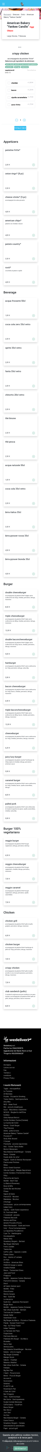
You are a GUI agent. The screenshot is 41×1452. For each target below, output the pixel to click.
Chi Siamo (7, 1065)
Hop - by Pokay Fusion (12, 1326)
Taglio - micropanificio (11, 1089)
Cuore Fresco (8, 1420)
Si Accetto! (20, 1448)
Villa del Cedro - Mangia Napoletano (17, 1170)
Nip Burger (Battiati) (11, 1244)
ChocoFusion (8, 1291)
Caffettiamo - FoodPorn (12, 1405)
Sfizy (5, 1175)
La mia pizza (8, 1299)
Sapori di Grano (9, 1194)
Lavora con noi (9, 1068)
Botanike (6, 1341)
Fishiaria (6, 1368)
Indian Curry (7, 1207)
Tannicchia (7, 1249)
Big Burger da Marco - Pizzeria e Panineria (19, 1320)
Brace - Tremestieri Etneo (13, 1270)
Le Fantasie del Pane (11, 1331)
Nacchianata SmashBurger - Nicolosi (17, 1349)
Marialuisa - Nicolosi (11, 1199)
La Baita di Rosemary (11, 1183)
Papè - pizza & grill (10, 1428)
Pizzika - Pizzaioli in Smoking (14, 1096)
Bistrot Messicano (10, 1149)
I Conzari (6, 1141)
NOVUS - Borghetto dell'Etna (14, 1112)
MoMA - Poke (8, 1289)
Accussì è (7, 1378)
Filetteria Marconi (10, 1336)
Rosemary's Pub (9, 1389)
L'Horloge (7, 1202)
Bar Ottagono (8, 1394)
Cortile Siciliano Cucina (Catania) (15, 1120)
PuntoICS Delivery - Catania (14, 1281)
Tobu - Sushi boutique (11, 1397)
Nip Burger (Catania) (11, 1355)
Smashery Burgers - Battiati (14, 1241)
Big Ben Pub (8, 1370)
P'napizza (7, 1276)
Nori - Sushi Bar (9, 1297)
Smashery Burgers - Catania (14, 1423)
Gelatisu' (6, 1384)
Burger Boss (8, 1305)
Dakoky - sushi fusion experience (16, 1210)
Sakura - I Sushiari (10, 1360)
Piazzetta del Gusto (11, 1178)
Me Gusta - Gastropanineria (13, 1399)
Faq (4, 1070)
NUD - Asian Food (10, 1104)
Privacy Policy (8, 1078)
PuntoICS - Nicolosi (11, 1197)
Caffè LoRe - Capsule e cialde (15, 1252)
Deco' (5, 1283)
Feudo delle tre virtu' (11, 1157)
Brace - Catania (9, 1154)
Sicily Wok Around (10, 1139)
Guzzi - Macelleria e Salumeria (14, 1110)
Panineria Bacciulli (10, 1218)
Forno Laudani (8, 1247)
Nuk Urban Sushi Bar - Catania (14, 1365)
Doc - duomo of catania (12, 1257)
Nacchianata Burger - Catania (14, 1418)
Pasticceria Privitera (11, 1162)
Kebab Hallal (8, 1315)
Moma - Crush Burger (11, 1125)
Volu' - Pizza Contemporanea (14, 1228)
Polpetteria (7, 1333)
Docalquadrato (9, 1236)
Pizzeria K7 (7, 1136)
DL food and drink (10, 1212)
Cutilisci (6, 1115)
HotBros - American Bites (13, 1262)
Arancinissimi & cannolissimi (13, 1426)
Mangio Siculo (8, 1357)
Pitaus (5, 1191)
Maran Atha (7, 1239)
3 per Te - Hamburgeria (12, 1233)
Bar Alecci (7, 1410)
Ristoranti (7, 14)
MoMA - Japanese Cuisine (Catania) (17, 1307)
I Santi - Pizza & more (11, 1373)
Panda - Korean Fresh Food (13, 1323)
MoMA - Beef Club (10, 1181)
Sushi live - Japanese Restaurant (16, 1302)
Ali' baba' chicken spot (11, 1286)
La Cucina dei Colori (10, 1123)
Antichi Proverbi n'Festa (12, 1223)
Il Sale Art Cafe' (9, 1391)
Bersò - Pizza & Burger (12, 1376)
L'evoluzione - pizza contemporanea (17, 1204)
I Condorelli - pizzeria (11, 1215)
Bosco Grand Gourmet (11, 1168)
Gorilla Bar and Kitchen (12, 1189)
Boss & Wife (8, 1186)
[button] (20, 47)
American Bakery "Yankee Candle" (16, 1133)
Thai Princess (8, 1128)
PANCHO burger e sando (12, 1265)
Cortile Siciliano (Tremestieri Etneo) (17, 1173)
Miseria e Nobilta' (10, 1362)
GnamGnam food (9, 1318)
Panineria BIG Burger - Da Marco (15, 1339)
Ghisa (5, 1165)
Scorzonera (7, 1381)
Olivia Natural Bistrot (11, 1118)
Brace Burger (8, 1407)
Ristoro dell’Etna (9, 1220)
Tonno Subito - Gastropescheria (15, 1099)
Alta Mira (6, 1102)
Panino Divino (8, 1254)
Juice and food (9, 1273)
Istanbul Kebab (9, 1268)
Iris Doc (6, 1415)
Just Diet (7, 1413)
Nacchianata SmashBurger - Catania (17, 1152)
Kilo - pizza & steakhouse (13, 1107)
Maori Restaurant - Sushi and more (16, 1226)
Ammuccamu (8, 1347)
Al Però (6, 1260)
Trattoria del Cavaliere (12, 1312)
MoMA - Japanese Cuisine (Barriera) (17, 1278)
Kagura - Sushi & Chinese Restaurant (17, 1160)
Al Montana (7, 1094)
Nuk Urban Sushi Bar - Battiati (14, 1310)
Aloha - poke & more (11, 1131)
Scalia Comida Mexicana (12, 1402)
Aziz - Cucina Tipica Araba (13, 1147)
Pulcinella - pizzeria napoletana (15, 1144)
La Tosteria (7, 1091)
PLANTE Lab (8, 1386)
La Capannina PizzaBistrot (13, 1231)
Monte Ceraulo (9, 1294)
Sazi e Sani (7, 1344)
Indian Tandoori (9, 1328)
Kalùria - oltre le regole (12, 1352)
